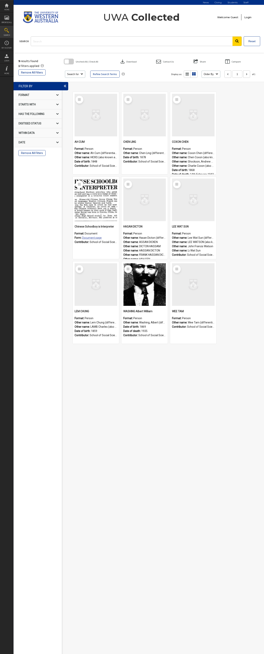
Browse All (7, 22)
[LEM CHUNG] (96, 284)
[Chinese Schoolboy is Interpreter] (96, 200)
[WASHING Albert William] (144, 284)
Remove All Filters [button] (32, 72)
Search (6, 35)
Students (232, 2)
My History (7, 48)
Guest (234, 17)
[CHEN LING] (144, 115)
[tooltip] (123, 74)
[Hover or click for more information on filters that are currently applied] (42, 66)
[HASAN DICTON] (144, 200)
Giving (218, 2)
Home (6, 9)
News (206, 2)
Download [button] (128, 61)
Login (6, 60)
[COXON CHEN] (193, 115)
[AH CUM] (96, 115)
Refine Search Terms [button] (105, 74)
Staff (246, 2)
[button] (237, 41)
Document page (92, 237)
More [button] (6, 73)
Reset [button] (251, 41)
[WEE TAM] (193, 284)
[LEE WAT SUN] (193, 200)
